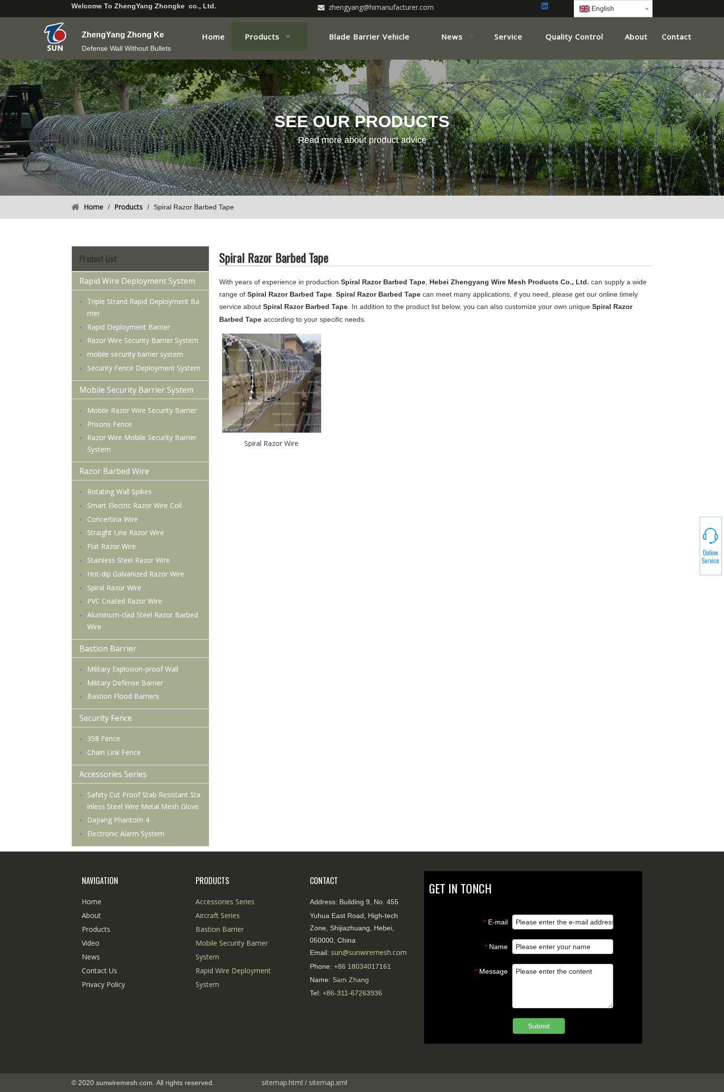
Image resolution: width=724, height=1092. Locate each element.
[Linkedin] (545, 6)
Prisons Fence (109, 424)
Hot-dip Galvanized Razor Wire (135, 574)
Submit (539, 1026)
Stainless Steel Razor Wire (128, 560)
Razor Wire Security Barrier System (142, 340)
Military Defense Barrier (125, 682)
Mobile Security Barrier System (136, 389)
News (91, 956)
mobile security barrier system (135, 354)
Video (90, 943)
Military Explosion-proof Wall (132, 669)
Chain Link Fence (114, 752)
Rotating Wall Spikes (119, 491)
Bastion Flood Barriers (123, 696)
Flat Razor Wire (111, 546)
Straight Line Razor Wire (125, 532)
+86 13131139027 (689, 548)
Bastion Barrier (107, 648)
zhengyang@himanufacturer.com (381, 7)
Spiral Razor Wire (114, 587)
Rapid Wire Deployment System (137, 280)
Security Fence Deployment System (143, 368)
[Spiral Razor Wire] (271, 382)
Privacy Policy (103, 984)
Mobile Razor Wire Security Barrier (142, 410)
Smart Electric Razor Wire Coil (134, 505)
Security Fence (105, 718)
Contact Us (99, 970)
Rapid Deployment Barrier (128, 327)
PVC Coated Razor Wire (124, 601)
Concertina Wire (112, 519)
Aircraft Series (218, 915)
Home (91, 901)
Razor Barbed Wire (114, 471)
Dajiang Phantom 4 (118, 819)
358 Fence (103, 738)
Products (96, 929)
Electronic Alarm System (126, 833)
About (91, 915)
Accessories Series (113, 774)
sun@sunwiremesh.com (369, 952)
